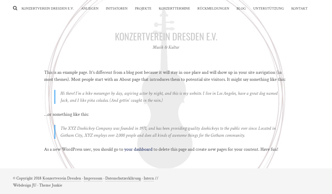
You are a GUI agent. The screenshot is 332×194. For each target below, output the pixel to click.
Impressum (93, 178)
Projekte (143, 8)
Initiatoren (117, 8)
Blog (241, 8)
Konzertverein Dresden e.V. (48, 8)
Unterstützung (268, 8)
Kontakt (299, 8)
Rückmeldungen (213, 8)
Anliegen (90, 8)
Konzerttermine (174, 8)
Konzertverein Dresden (62, 178)
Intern (149, 178)
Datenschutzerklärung (123, 178)
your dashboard (138, 149)
